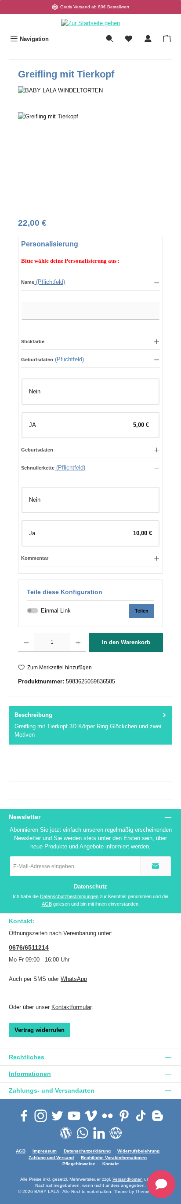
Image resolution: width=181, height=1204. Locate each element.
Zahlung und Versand (51, 1157)
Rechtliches (26, 1057)
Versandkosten (127, 1179)
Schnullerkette (37, 467)
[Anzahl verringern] (26, 642)
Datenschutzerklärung (87, 1151)
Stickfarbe (32, 341)
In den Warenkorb (126, 642)
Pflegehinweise (78, 1163)
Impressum (45, 1151)
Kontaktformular (71, 1007)
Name (27, 282)
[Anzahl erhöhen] (78, 642)
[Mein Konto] (148, 39)
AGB (47, 904)
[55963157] (90, 161)
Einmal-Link (56, 610)
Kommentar (34, 558)
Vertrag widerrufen (39, 1030)
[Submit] (155, 866)
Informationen (30, 1073)
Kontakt (110, 1163)
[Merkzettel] (128, 39)
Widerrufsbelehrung (138, 1151)
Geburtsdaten (37, 359)
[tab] (90, 725)
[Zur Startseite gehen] (90, 22)
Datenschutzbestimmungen (69, 896)
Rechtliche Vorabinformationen (114, 1157)
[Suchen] (109, 39)
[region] (90, 161)
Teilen (141, 610)
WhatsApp (74, 979)
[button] (90, 282)
